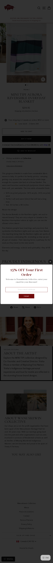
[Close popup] (50, 262)
